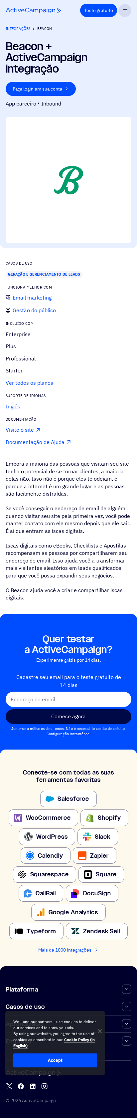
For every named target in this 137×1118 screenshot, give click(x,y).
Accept (55, 1060)
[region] (55, 1043)
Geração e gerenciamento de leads (44, 274)
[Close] (99, 1031)
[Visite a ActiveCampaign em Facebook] (20, 1086)
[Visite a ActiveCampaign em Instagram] (44, 1086)
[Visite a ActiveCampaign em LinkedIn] (32, 1086)
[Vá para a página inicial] (33, 10)
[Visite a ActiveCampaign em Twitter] (9, 1086)
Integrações (18, 28)
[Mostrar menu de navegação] (124, 10)
